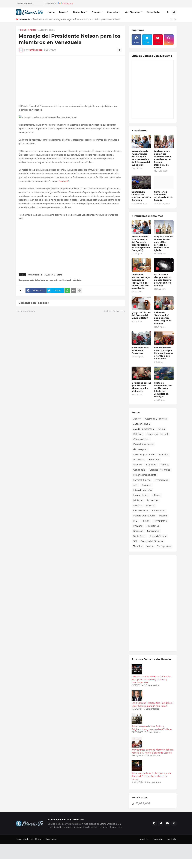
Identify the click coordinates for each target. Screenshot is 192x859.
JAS (135, 485)
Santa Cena (139, 536)
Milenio (156, 495)
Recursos (138, 531)
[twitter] (160, 823)
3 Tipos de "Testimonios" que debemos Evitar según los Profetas (162, 318)
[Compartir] (119, 50)
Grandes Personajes (160, 469)
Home (51, 12)
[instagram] (174, 823)
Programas (153, 526)
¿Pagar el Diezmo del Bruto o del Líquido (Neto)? (141, 315)
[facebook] (154, 823)
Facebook (63, 180)
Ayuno (161, 429)
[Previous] (171, 19)
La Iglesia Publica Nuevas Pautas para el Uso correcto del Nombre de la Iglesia (163, 243)
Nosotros (143, 839)
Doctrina (163, 454)
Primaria (137, 526)
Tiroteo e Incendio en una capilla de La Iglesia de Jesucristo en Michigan (163, 390)
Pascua (163, 515)
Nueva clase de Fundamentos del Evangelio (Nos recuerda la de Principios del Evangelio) (141, 158)
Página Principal (27, 30)
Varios (150, 546)
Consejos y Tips (141, 439)
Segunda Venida (158, 536)
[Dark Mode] (168, 12)
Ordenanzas (158, 510)
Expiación (151, 464)
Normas (150, 505)
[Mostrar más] (79, 290)
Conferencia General (157, 434)
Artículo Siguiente (113, 311)
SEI (135, 541)
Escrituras (154, 459)
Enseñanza (138, 459)
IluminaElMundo (142, 480)
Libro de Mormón (142, 490)
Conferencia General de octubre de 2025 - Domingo (141, 196)
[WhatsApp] (67, 290)
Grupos (96, 12)
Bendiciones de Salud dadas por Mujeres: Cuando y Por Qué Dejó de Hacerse (163, 353)
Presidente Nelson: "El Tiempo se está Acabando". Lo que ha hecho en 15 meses (151, 776)
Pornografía (160, 520)
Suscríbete (153, 12)
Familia (164, 464)
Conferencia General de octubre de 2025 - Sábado (163, 196)
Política (146, 520)
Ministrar (138, 500)
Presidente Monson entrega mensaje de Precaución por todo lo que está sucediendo (77, 19)
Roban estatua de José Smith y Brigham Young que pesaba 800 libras (152, 728)
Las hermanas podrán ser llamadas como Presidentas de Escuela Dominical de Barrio (162, 159)
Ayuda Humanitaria (53, 275)
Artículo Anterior (26, 311)
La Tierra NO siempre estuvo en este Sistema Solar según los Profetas (163, 280)
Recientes (79, 12)
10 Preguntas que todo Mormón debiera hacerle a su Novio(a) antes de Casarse (152, 751)
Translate (68, 3)
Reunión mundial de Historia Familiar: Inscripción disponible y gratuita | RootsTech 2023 (151, 679)
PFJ (135, 520)
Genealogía (139, 469)
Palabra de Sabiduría (144, 515)
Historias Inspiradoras (144, 475)
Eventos (137, 464)
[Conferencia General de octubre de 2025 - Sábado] (164, 182)
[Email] (73, 290)
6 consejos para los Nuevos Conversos (140, 350)
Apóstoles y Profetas (156, 418)
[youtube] (167, 823)
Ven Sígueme (132, 12)
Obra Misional (140, 510)
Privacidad (157, 839)
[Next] (175, 19)
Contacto (112, 12)
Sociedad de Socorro (152, 541)
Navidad (137, 505)
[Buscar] (174, 12)
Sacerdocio (153, 531)
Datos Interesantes (143, 444)
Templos (137, 546)
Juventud (146, 485)
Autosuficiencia (46, 30)
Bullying (137, 434)
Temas (62, 12)
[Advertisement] (70, 83)
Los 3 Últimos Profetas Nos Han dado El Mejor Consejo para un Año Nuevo (152, 704)
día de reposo (140, 449)
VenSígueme (164, 546)
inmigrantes (161, 480)
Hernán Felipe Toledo (46, 839)
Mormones (153, 500)
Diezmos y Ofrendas (144, 454)
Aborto (137, 418)
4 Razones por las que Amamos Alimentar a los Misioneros (141, 387)
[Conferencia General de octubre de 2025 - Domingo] (141, 182)
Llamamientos (140, 495)
